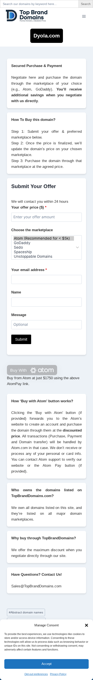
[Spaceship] (43, 252)
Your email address (29, 270)
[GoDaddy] (43, 243)
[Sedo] (43, 247)
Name (16, 292)
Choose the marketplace (32, 230)
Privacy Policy (58, 674)
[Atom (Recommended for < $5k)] (43, 238)
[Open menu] (84, 16)
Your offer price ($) (28, 207)
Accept (46, 664)
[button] (86, 625)
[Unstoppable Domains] (43, 256)
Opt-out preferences (36, 674)
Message (18, 315)
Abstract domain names (26, 612)
